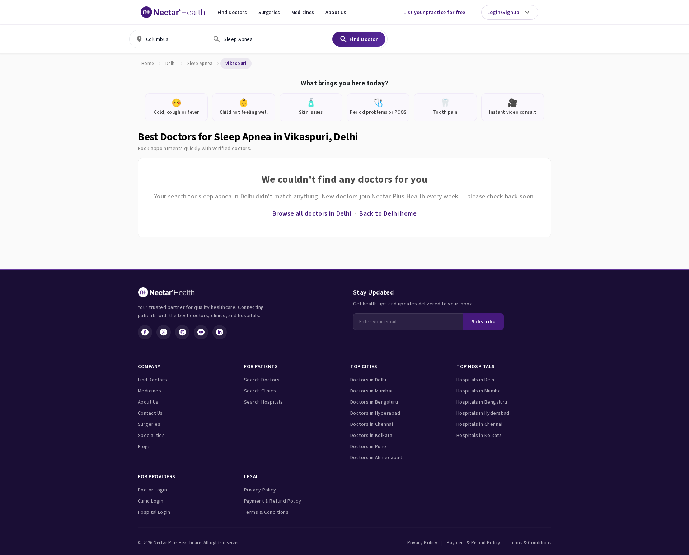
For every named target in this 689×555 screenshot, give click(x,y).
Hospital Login (154, 512)
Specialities (151, 435)
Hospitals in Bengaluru (481, 402)
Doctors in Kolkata (371, 435)
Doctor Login (152, 489)
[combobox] (168, 39)
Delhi (170, 63)
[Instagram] (182, 332)
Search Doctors (262, 379)
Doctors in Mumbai (371, 390)
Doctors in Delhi (368, 379)
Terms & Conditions (266, 512)
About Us (335, 12)
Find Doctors (232, 12)
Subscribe (483, 321)
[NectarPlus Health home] (173, 12)
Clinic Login (150, 501)
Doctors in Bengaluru (374, 402)
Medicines (302, 12)
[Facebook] (145, 332)
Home (147, 63)
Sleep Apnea (199, 63)
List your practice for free (434, 12)
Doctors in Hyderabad (375, 413)
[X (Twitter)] (163, 332)
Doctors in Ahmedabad (376, 457)
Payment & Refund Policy (272, 501)
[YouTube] (201, 332)
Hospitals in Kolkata (479, 435)
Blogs (144, 446)
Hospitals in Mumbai (479, 390)
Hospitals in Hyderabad (483, 413)
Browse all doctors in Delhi (311, 213)
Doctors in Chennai (371, 424)
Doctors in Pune (368, 446)
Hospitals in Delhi (476, 379)
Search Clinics (260, 390)
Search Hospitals (263, 402)
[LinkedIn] (219, 332)
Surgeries (269, 12)
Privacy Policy (260, 489)
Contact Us (150, 413)
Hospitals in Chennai (479, 424)
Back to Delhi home (388, 213)
